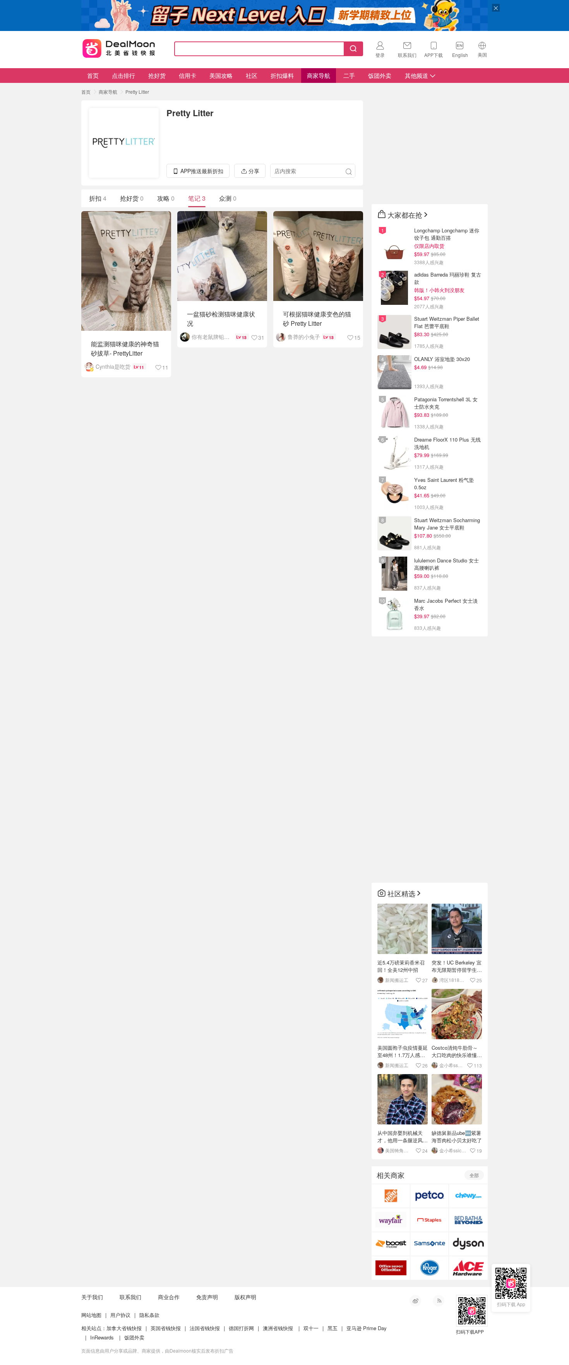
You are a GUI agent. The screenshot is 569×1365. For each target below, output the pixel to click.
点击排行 (123, 75)
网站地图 (91, 1315)
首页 (93, 75)
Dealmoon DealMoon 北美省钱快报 (118, 47)
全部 (474, 1175)
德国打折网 (241, 1328)
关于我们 (92, 1297)
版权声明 (245, 1297)
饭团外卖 (379, 75)
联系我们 (130, 1297)
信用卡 (187, 75)
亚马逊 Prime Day (366, 1328)
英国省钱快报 (166, 1328)
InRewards (102, 1337)
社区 (251, 75)
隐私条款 (149, 1315)
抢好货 (157, 75)
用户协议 (120, 1315)
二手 (349, 75)
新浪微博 (415, 1301)
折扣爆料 (282, 75)
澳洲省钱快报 (278, 1328)
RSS (438, 1301)
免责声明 (207, 1297)
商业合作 (169, 1297)
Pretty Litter (137, 91)
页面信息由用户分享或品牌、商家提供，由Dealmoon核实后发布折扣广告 (157, 1350)
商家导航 (318, 75)
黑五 (332, 1328)
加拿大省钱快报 (124, 1328)
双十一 (311, 1328)
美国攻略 (221, 75)
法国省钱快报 (205, 1328)
